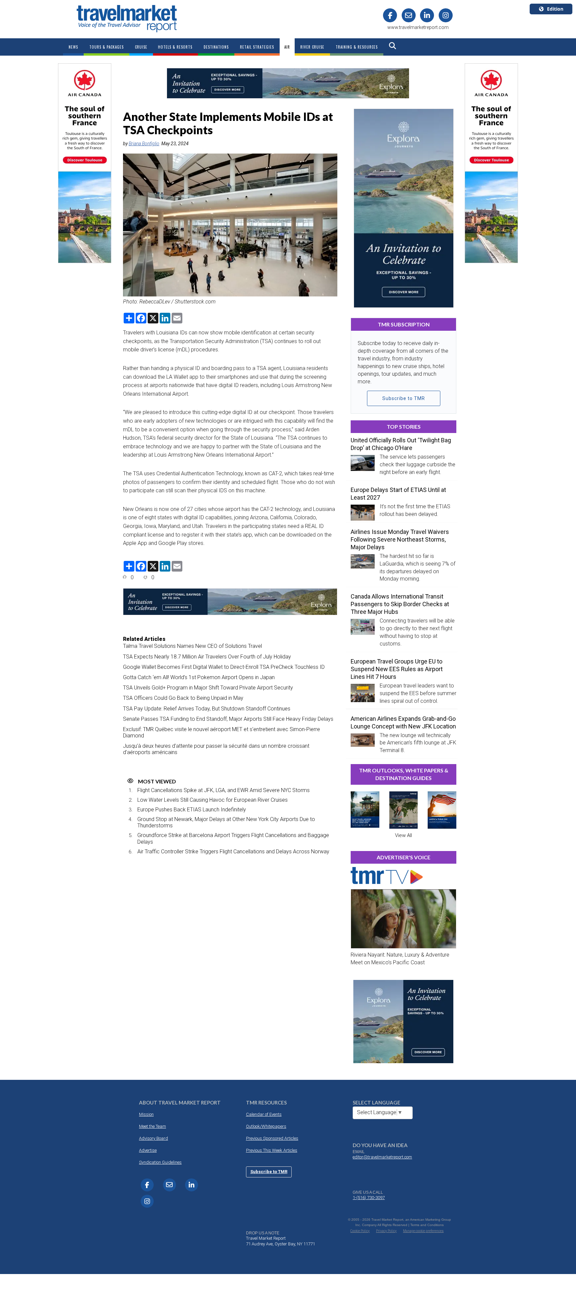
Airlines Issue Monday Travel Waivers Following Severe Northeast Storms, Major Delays (400, 539)
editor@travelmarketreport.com (382, 1156)
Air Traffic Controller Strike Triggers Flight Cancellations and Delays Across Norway (233, 851)
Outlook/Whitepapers (266, 1126)
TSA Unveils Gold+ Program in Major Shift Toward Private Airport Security (208, 687)
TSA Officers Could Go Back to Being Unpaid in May (183, 698)
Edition (555, 9)
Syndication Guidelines (160, 1162)
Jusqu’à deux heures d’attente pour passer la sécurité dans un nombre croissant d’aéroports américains (216, 749)
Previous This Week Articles (271, 1150)
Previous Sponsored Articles (272, 1138)
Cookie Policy (360, 1231)
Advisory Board (153, 1138)
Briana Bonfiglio (144, 143)
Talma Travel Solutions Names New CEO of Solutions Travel (192, 646)
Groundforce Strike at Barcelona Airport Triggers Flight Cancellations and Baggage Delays (233, 838)
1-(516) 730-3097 (369, 1197)
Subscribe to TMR (403, 398)
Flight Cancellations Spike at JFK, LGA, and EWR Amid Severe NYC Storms (223, 790)
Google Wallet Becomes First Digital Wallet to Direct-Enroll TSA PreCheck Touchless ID (224, 667)
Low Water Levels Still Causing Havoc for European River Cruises (212, 800)
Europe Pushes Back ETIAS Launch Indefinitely (191, 809)
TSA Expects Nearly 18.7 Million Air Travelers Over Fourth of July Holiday (207, 656)
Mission (146, 1114)
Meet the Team (152, 1126)
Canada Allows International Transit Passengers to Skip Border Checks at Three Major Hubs (400, 604)
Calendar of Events (264, 1114)
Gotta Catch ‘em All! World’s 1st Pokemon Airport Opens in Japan (199, 677)
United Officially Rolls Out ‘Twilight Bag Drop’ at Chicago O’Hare (401, 444)
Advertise (148, 1150)
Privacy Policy (386, 1231)
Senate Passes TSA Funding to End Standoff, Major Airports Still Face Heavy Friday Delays (228, 719)
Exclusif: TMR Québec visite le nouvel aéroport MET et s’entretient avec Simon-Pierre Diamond (221, 732)
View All (403, 835)
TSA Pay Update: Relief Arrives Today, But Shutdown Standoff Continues (206, 708)
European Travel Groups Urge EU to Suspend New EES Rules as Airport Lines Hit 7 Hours (397, 669)
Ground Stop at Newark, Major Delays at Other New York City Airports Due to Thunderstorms (226, 822)
